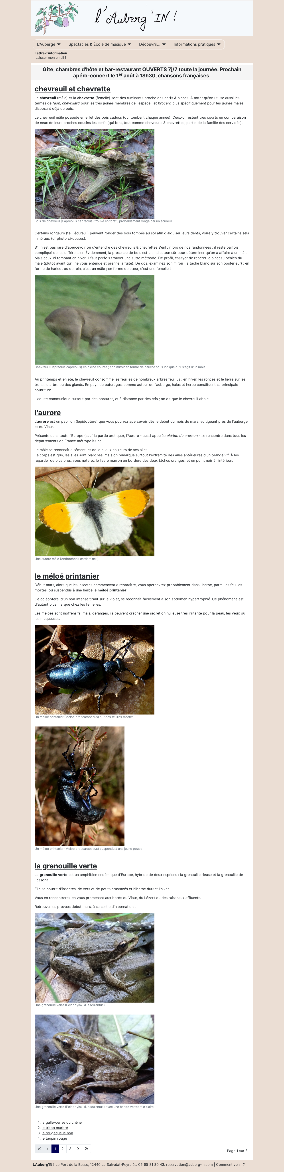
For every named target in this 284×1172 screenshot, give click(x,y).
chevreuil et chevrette (72, 88)
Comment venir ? (230, 1164)
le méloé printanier (67, 576)
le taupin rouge (54, 1138)
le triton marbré (55, 1127)
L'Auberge (46, 44)
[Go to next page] (78, 1149)
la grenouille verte (66, 866)
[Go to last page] (86, 1149)
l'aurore (48, 412)
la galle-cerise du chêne (62, 1122)
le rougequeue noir (57, 1133)
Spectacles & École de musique (97, 44)
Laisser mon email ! (51, 57)
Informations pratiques (194, 44)
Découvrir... (149, 44)
